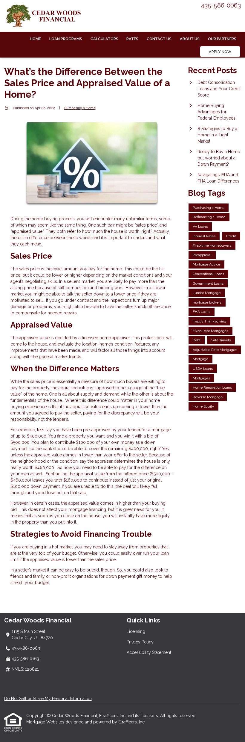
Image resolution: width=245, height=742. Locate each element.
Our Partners (222, 39)
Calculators (104, 39)
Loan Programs (65, 39)
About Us (190, 39)
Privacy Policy (140, 642)
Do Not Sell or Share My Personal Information (48, 698)
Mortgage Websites (45, 722)
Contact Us (159, 39)
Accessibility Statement (149, 652)
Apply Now (220, 51)
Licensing (136, 631)
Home (35, 39)
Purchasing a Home (80, 108)
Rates (132, 39)
